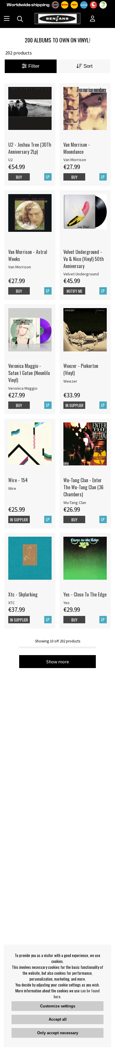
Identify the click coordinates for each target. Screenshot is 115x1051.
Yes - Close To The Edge (84, 594)
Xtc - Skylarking (22, 594)
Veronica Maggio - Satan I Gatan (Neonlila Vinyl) (29, 373)
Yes (66, 602)
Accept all (58, 1019)
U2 (10, 159)
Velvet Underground (81, 274)
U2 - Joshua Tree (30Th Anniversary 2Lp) (29, 148)
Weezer (70, 381)
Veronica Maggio (22, 388)
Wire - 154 (18, 480)
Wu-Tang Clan (74, 502)
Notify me (74, 291)
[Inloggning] (92, 19)
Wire (12, 488)
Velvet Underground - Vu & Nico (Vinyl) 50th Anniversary (83, 259)
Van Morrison (74, 159)
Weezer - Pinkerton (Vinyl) (80, 369)
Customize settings (57, 1006)
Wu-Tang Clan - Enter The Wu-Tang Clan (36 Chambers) (83, 487)
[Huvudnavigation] (6, 19)
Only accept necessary (57, 1033)
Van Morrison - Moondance (76, 148)
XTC (11, 602)
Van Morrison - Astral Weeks (27, 255)
